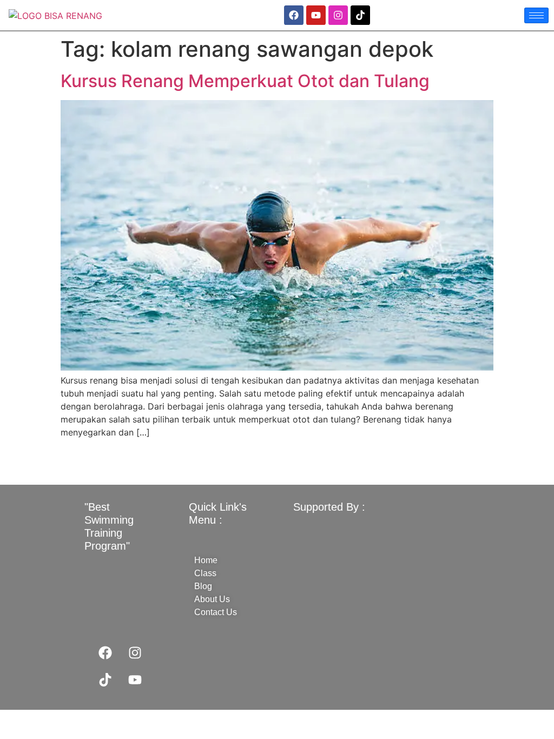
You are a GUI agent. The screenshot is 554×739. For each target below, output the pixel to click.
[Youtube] (316, 15)
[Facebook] (294, 15)
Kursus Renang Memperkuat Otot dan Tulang (245, 80)
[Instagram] (338, 15)
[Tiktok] (360, 15)
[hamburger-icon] (536, 15)
